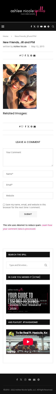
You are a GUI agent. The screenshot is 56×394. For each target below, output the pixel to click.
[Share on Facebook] (25, 55)
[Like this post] (22, 55)
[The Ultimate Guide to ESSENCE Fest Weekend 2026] (23, 298)
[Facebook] (31, 26)
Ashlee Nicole (20, 46)
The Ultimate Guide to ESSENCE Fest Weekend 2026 (20, 304)
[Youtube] (41, 26)
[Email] (45, 26)
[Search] (53, 26)
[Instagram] (38, 26)
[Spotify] (48, 26)
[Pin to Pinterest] (31, 55)
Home (5, 36)
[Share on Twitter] (28, 55)
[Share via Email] (34, 55)
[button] (9, 298)
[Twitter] (34, 26)
